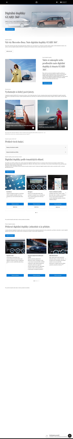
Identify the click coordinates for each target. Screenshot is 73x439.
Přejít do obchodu (9, 29)
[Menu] (7, 2)
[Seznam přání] (57, 2)
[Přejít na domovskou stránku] (36, 2)
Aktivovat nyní (9, 51)
